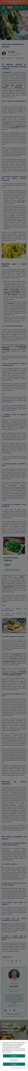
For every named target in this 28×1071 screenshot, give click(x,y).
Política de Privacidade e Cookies (18, 1068)
